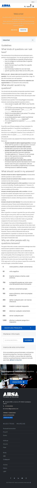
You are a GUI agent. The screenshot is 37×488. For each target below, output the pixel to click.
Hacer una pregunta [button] (13, 328)
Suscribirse (28, 340)
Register (23, 30)
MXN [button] (33, 2)
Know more (17, 382)
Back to (16, 360)
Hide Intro (14, 30)
